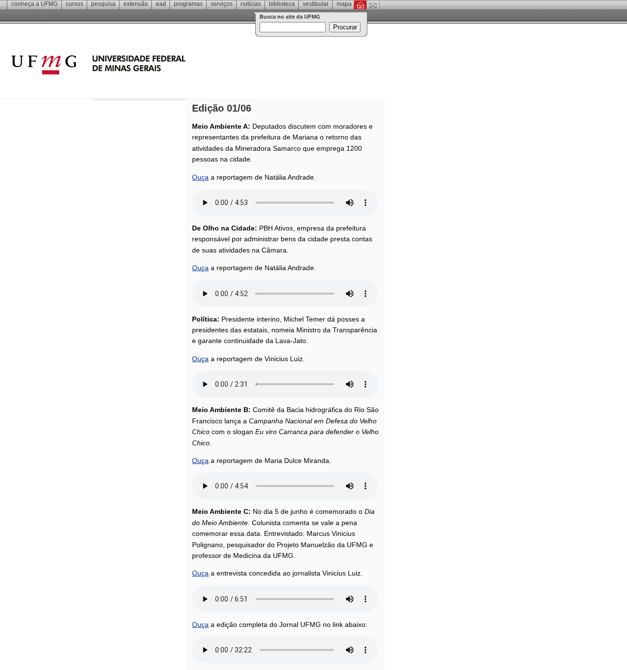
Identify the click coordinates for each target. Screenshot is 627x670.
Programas (188, 3)
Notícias (251, 3)
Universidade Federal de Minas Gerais (154, 66)
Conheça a (34, 3)
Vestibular (316, 3)
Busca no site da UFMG (290, 17)
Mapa (344, 3)
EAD (161, 3)
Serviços (222, 3)
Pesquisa (103, 3)
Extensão (135, 3)
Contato (373, 4)
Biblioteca (282, 3)
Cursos (74, 3)
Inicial (360, 4)
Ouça (200, 177)
